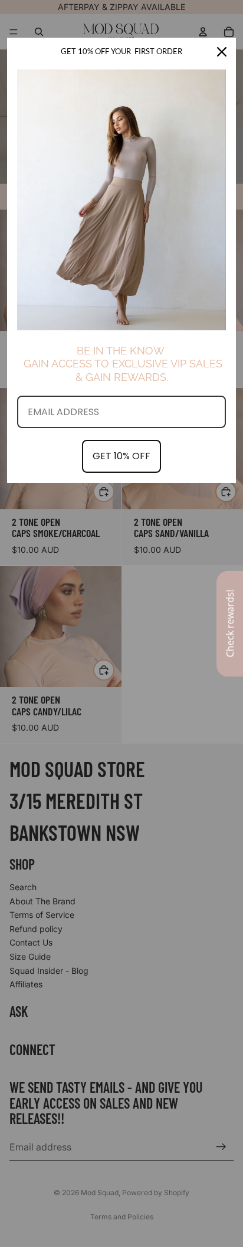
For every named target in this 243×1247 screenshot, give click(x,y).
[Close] (222, 52)
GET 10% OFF (121, 456)
